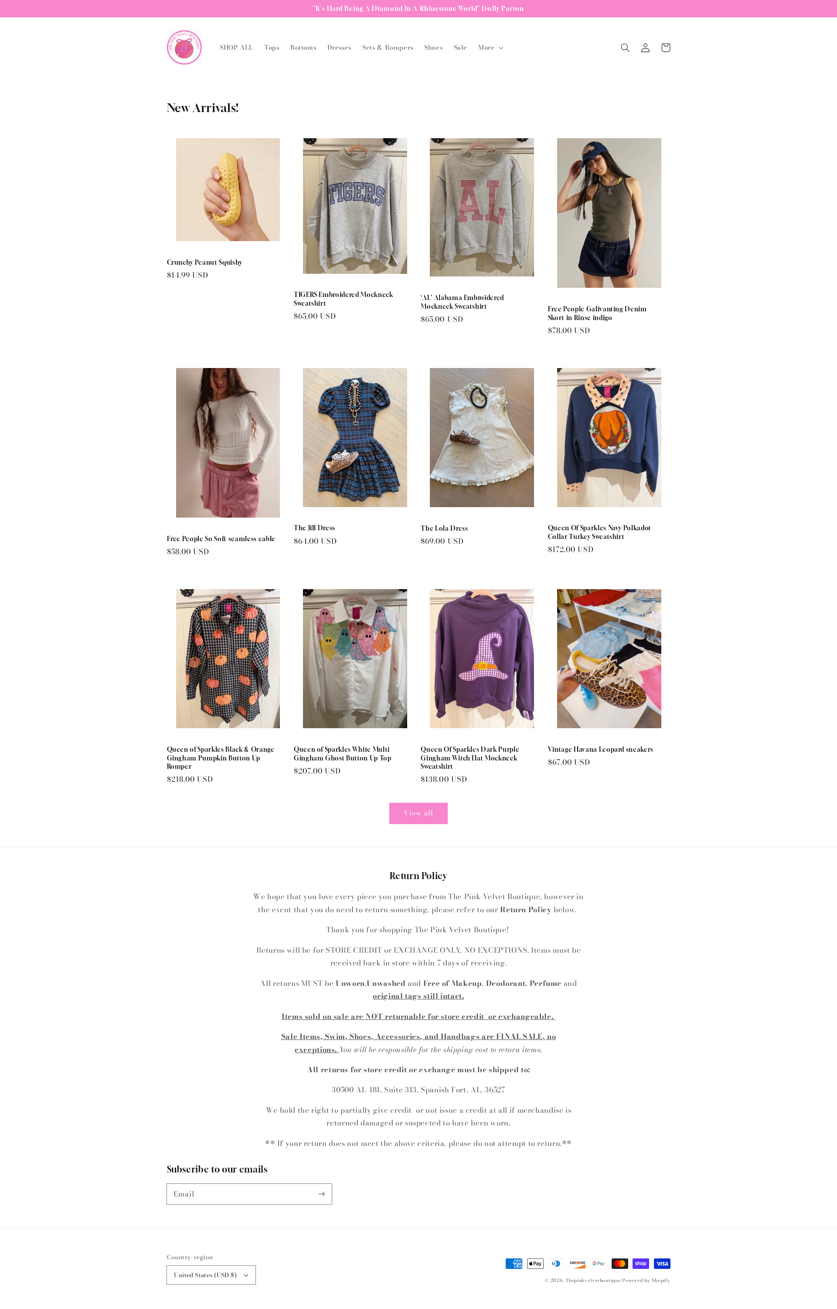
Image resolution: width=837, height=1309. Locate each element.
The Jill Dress (314, 528)
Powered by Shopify (646, 1280)
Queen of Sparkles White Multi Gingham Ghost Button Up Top (342, 754)
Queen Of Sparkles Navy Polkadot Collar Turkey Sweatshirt (599, 532)
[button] (490, 47)
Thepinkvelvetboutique (592, 1280)
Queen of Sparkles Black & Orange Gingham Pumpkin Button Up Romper (221, 758)
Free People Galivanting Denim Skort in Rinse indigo (597, 313)
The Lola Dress (444, 528)
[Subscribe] (321, 1194)
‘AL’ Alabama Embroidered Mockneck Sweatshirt (462, 302)
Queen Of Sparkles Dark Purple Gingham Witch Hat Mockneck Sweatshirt (470, 758)
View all (418, 813)
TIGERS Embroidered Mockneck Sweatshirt (343, 299)
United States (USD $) (205, 1275)
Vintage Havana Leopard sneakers (600, 749)
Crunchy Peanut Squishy (205, 262)
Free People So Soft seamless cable (221, 538)
